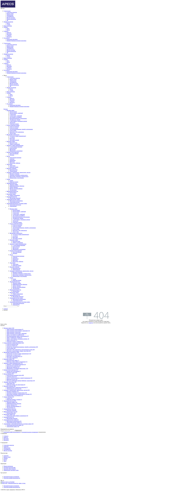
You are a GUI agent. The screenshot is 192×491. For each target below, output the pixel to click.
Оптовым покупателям (9, 467)
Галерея (6, 27)
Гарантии (6, 446)
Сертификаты (10, 16)
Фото (8, 28)
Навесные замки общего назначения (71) (17, 361)
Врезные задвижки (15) (13, 391)
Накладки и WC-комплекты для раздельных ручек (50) (21, 349)
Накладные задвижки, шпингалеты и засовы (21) (19, 394)
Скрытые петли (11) (12, 376)
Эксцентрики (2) (11, 407)
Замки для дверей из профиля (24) (15, 334)
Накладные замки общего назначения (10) (17, 415)
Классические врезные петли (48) (15, 375)
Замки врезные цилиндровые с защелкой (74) (18, 330)
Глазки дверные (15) (9, 396)
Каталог (6, 109)
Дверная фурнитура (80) (10, 401)
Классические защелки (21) (14, 365)
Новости (9, 32)
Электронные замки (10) (13, 426)
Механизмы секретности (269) (11, 352)
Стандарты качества (12, 12)
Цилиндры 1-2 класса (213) (13, 355)
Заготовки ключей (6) (12, 357)
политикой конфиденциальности (12, 432)
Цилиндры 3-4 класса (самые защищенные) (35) (19, 353)
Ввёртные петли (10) (12, 379)
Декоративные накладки (10, 409)
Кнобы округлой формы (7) (14, 371)
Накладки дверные (11, 410)
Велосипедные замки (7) (13, 360)
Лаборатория (10, 15)
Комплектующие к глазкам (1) (14, 399)
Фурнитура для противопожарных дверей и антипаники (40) (22, 347)
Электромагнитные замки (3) (14, 422)
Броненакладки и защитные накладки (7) (17, 387)
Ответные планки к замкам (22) (15, 341)
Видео (8, 23)
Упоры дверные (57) (12, 405)
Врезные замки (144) (9, 328)
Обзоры (6, 458)
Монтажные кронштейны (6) (14, 421)
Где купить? (7, 38)
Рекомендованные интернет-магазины (16, 40)
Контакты (9, 36)
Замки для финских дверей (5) (14, 337)
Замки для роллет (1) (12, 340)
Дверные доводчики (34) (10, 382)
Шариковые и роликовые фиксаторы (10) (17, 368)
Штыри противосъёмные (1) (14, 406)
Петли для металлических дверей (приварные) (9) (19, 378)
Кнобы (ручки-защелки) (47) (11, 369)
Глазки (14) (9, 398)
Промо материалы (11, 19)
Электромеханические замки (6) (15, 425)
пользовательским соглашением (30, 432)
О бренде (6, 31)
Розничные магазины (12, 39)
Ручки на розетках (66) (12, 344)
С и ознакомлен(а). (24, 432)
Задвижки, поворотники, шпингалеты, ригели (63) (17, 390)
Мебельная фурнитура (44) (10, 411)
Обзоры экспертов (8, 21)
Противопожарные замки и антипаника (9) (18, 336)
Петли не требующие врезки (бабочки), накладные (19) (21, 380)
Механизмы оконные (12, 418)
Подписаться (18, 430)
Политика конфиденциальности (12, 478)
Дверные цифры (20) (12, 402)
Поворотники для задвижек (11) (15, 395)
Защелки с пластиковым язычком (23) (16, 364)
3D (7, 20)
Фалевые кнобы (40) (12, 372)
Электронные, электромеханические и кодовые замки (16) (18, 423)
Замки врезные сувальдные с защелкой (16, 333)
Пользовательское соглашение (11, 476)
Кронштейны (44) (11, 413)
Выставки (9, 34)
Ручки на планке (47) (12, 345)
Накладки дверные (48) (10, 386)
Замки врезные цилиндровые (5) (15, 329)
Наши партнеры (8, 25)
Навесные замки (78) (9, 359)
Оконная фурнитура (9, 417)
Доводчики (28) (11, 383)
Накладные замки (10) (9, 414)
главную (91, 322)
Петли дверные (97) (9, 374)
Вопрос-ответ (10, 13)
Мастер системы (11, 17)
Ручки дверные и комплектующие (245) (14, 342)
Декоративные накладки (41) (14, 388)
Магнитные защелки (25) (13, 367)
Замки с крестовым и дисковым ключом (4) (18, 338)
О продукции (7, 11)
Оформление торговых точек (11, 470)
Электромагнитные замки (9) (11, 419)
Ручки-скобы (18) (11, 348)
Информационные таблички (14, 403)
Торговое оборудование (10, 468)
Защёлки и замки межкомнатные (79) (13, 363)
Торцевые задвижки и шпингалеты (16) (17, 392)
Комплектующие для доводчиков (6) (16, 384)
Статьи (8, 24)
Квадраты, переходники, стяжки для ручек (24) (19, 351)
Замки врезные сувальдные (14, 332)
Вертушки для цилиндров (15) (14, 356)
